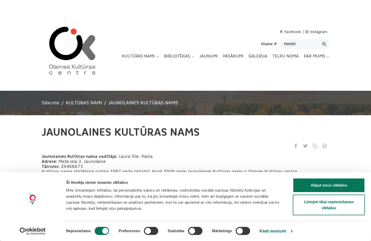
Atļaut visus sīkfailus (329, 185)
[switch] (151, 231)
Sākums (50, 103)
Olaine (267, 44)
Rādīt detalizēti (272, 231)
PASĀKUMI (233, 56)
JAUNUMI (208, 56)
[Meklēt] (324, 44)
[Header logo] (70, 48)
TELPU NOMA (285, 56)
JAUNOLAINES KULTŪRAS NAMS (143, 103)
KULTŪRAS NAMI (138, 56)
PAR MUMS (314, 56)
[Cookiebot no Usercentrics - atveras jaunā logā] (33, 231)
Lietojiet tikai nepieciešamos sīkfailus (329, 205)
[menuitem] (140, 56)
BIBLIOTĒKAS (177, 56)
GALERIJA (258, 56)
